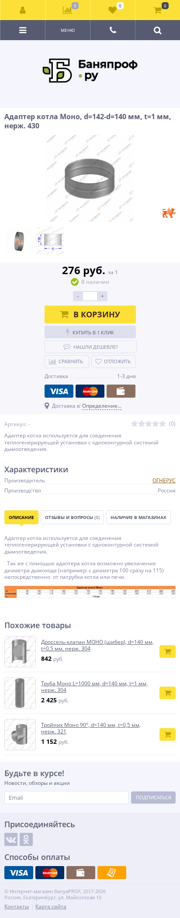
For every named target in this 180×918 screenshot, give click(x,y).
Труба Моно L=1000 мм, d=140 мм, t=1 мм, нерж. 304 (94, 687)
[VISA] (59, 391)
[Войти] (23, 10)
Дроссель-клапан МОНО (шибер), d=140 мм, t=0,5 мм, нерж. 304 (97, 645)
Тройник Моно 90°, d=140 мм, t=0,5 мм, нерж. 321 (91, 728)
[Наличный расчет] (121, 391)
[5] (162, 424)
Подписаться (153, 797)
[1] (134, 424)
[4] (155, 424)
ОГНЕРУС (164, 480)
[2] (141, 424)
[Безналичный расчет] (111, 872)
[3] (148, 424)
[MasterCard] (90, 391)
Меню (68, 30)
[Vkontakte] (10, 839)
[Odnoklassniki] (26, 839)
